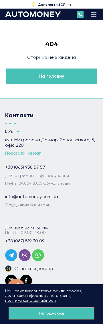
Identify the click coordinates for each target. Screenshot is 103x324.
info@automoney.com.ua (31, 196)
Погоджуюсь (51, 313)
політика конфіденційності (30, 300)
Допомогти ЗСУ (51, 5)
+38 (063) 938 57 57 (25, 167)
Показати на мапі (23, 153)
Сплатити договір (33, 268)
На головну (51, 76)
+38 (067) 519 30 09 (24, 240)
